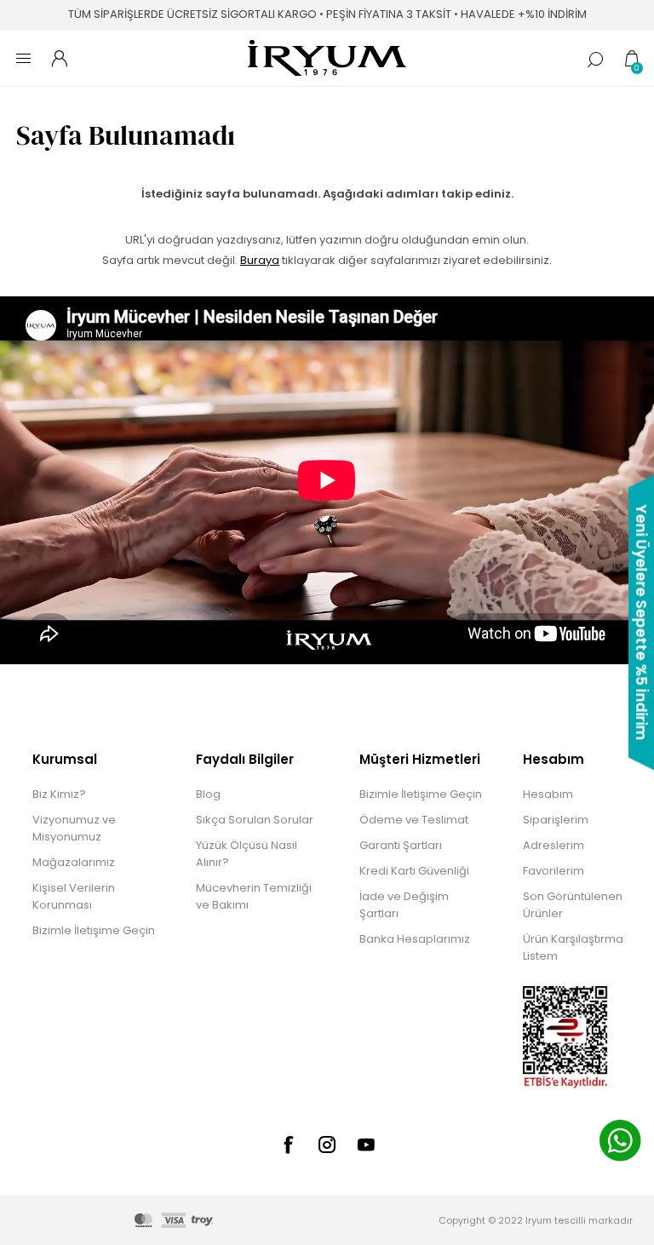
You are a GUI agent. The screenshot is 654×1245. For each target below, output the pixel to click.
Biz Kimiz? (59, 794)
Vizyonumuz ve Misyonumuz (74, 828)
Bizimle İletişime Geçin (93, 930)
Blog (208, 794)
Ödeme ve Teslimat (413, 820)
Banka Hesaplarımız (414, 939)
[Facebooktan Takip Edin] (288, 1144)
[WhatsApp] (620, 1143)
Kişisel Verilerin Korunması (73, 896)
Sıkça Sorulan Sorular (254, 820)
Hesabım (548, 794)
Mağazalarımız (73, 862)
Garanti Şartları (400, 845)
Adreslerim (553, 845)
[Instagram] (327, 1144)
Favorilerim (553, 871)
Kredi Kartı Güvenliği (414, 871)
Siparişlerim (555, 820)
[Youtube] (366, 1144)
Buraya (259, 260)
